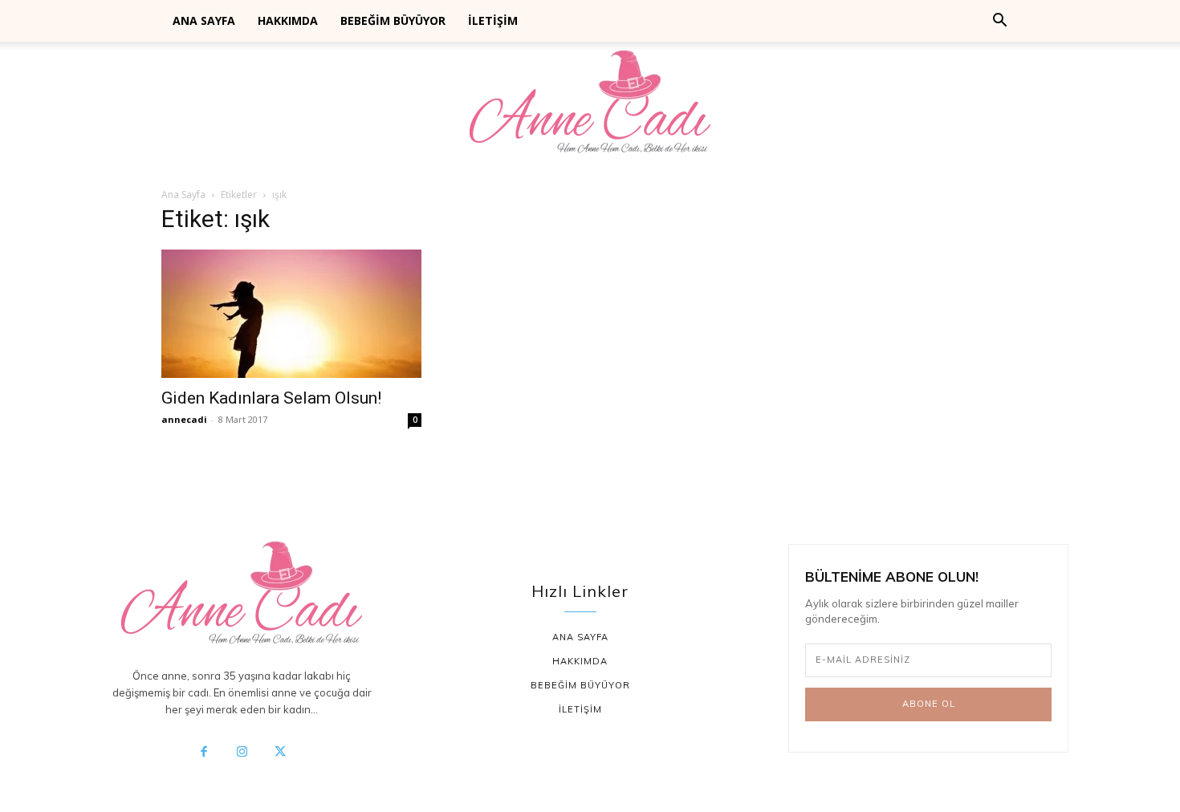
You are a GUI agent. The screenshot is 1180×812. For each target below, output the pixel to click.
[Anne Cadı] (590, 107)
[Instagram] (241, 752)
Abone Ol (928, 703)
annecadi (184, 419)
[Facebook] (204, 752)
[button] (999, 22)
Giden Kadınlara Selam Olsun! (271, 398)
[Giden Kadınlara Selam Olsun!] (291, 314)
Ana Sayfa (183, 194)
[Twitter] (280, 752)
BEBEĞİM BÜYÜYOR (393, 20)
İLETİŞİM (493, 20)
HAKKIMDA (288, 20)
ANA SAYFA (204, 20)
